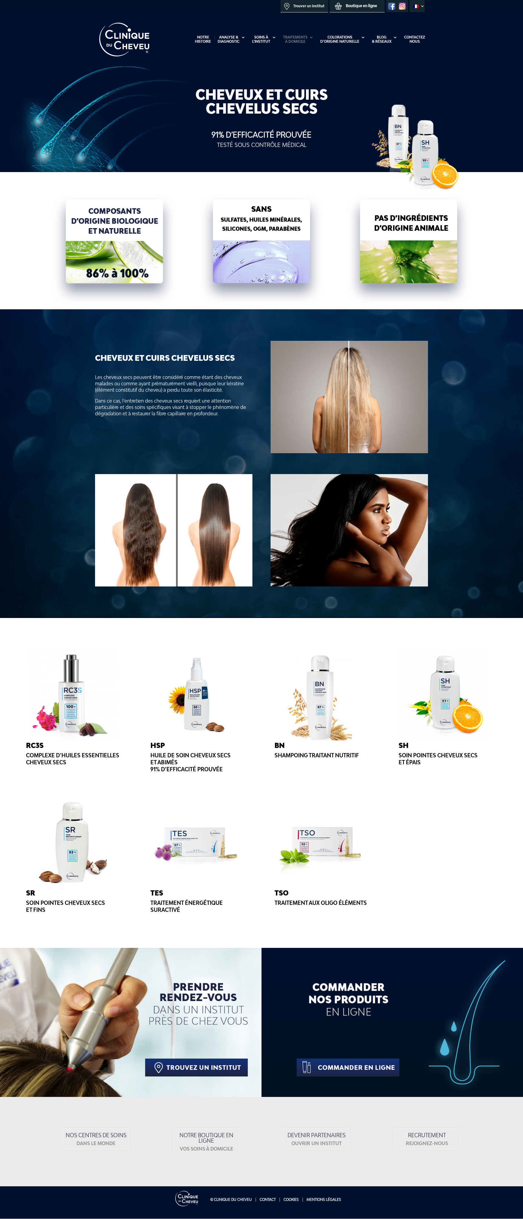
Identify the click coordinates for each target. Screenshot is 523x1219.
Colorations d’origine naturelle (339, 39)
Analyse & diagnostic (228, 39)
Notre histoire (203, 39)
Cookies (291, 1199)
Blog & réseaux (381, 39)
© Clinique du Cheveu (231, 1199)
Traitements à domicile (295, 39)
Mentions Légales (324, 1199)
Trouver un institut (308, 6)
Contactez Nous (414, 39)
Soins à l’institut (261, 39)
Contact (268, 1199)
